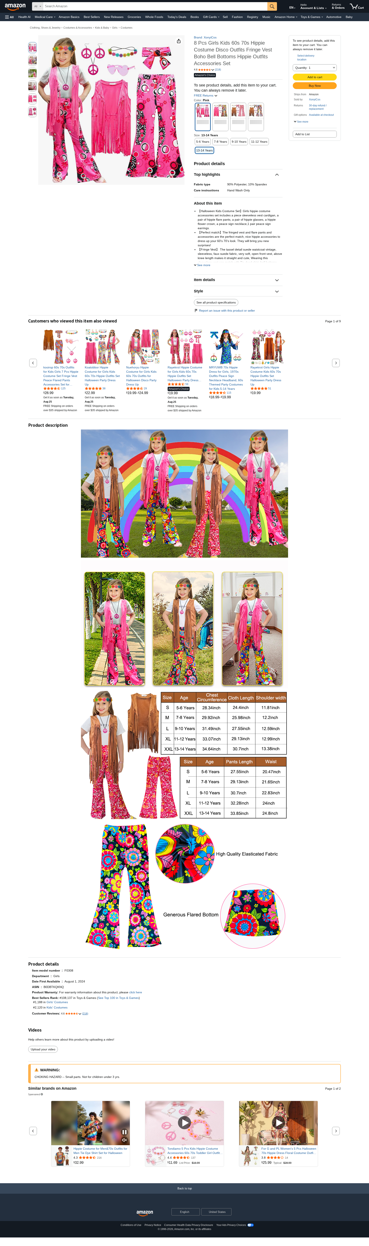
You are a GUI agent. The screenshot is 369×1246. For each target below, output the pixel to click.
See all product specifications (216, 302)
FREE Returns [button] (204, 95)
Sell (225, 17)
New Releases (113, 17)
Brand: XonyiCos (205, 37)
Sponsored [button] (34, 1094)
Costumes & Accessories (77, 27)
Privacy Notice (153, 1225)
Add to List (302, 134)
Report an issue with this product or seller (227, 310)
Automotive (333, 17)
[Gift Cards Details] (219, 17)
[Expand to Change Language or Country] (295, 8)
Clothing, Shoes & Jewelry (45, 27)
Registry (252, 17)
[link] (61, 376)
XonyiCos (314, 99)
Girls (114, 27)
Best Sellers (92, 17)
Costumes (126, 27)
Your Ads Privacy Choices (231, 1225)
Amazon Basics (69, 17)
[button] (9, 17)
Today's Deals (176, 17)
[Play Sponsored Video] (184, 1123)
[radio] (32, 47)
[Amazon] (15, 6)
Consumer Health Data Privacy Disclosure (188, 1225)
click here (135, 992)
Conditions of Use (131, 1225)
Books (194, 17)
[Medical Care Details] (55, 17)
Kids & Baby (102, 27)
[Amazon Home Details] (296, 17)
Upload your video (43, 1049)
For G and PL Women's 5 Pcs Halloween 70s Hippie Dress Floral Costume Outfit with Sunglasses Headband (288, 1151)
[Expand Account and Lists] (326, 8)
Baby (349, 17)
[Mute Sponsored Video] (124, 1140)
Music (266, 17)
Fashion (237, 17)
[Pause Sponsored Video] (124, 1132)
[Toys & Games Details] (322, 17)
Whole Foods (154, 17)
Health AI (24, 17)
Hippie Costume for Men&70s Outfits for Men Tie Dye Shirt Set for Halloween (100, 1151)
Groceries (134, 17)
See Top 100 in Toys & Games (118, 998)
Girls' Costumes (57, 1002)
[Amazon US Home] (145, 1213)
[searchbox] (155, 6)
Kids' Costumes (57, 1007)
